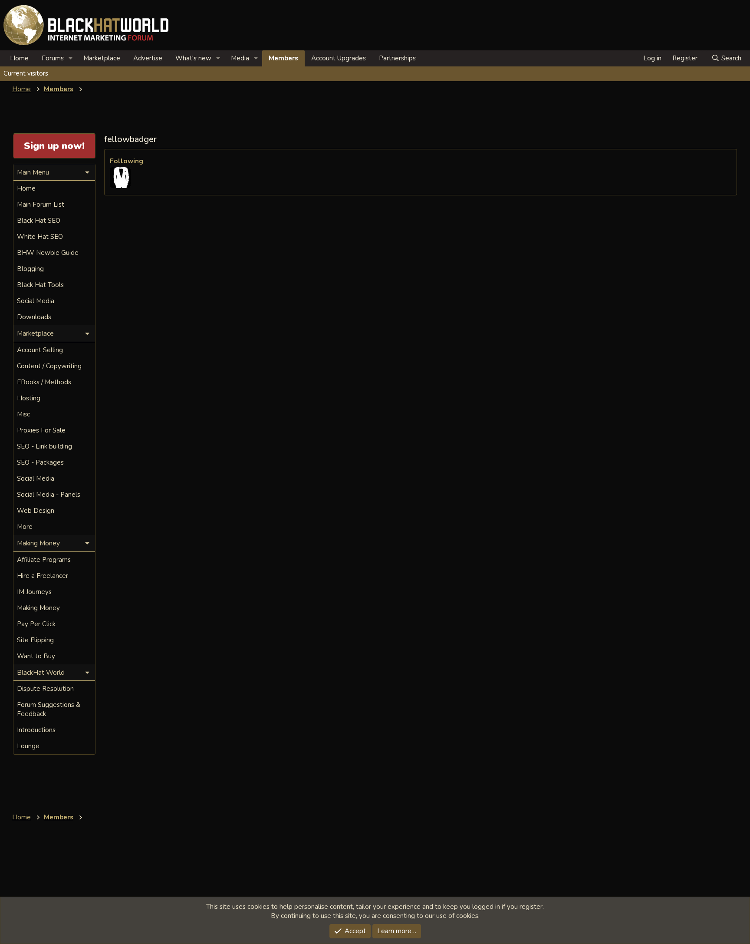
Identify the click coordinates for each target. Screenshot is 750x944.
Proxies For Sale (41, 430)
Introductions (36, 730)
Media (240, 58)
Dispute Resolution (45, 688)
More (25, 526)
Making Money (38, 608)
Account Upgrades (338, 58)
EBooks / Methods (44, 382)
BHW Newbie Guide (48, 252)
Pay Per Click (36, 624)
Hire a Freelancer (42, 575)
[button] (71, 58)
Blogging (30, 268)
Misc (23, 414)
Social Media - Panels (48, 494)
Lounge (28, 746)
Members (283, 58)
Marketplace (101, 58)
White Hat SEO (40, 236)
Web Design (35, 510)
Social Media (35, 301)
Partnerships (397, 58)
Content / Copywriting (49, 366)
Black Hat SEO (38, 220)
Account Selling (40, 350)
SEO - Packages (40, 462)
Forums (53, 58)
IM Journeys (34, 592)
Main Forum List (40, 204)
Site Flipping (35, 640)
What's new (193, 58)
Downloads (34, 317)
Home (19, 58)
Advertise (147, 58)
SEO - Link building (44, 446)
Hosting (28, 398)
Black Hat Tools (40, 285)
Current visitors (25, 73)
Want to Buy (36, 656)
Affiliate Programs (44, 559)
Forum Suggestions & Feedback (48, 709)
